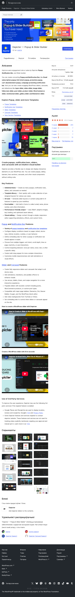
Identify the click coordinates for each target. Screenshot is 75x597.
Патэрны (23, 559)
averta (19, 50)
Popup (4, 224)
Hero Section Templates (13, 115)
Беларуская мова (12, 583)
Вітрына (23, 550)
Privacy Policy (38, 413)
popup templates (18, 228)
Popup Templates (10, 104)
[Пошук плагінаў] (21, 15)
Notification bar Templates (13, 107)
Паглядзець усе (67, 141)
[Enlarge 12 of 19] (30, 480)
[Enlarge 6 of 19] (14, 486)
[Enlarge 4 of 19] (14, 465)
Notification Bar (18, 224)
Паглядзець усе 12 (67, 92)
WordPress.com (8, 565)
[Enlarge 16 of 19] (46, 462)
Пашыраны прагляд (58, 109)
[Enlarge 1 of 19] (14, 436)
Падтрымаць (62, 556)
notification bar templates (37, 228)
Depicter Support (11, 536)
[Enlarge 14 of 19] (46, 445)
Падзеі (59, 553)
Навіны (4, 553)
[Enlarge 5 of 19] (14, 475)
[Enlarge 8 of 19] (30, 445)
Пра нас (5, 550)
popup (63, 100)
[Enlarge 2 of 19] (14, 446)
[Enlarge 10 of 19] (30, 462)
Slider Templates (10, 110)
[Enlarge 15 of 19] (46, 453)
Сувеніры (61, 559)
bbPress (5, 572)
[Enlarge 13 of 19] (46, 436)
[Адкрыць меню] (72, 2)
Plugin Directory (7, 8)
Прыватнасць (6, 559)
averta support (34, 532)
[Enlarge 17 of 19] (46, 471)
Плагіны (23, 556)
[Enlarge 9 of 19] (30, 454)
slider (63, 103)
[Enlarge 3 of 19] (14, 456)
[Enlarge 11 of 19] (30, 471)
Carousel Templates (11, 112)
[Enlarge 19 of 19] (46, 489)
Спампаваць (68, 48)
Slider (4, 265)
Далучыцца (61, 550)
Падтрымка (69, 58)
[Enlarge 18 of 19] (46, 480)
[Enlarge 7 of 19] (30, 436)
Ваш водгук (56, 141)
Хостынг (5, 556)
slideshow (69, 103)
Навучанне (42, 550)
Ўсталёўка (32, 58)
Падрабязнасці (9, 58)
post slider (69, 100)
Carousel (15, 265)
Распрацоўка (44, 58)
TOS (28, 413)
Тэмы (22, 553)
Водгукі (21, 58)
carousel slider (68, 96)
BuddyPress (7, 575)
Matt (4, 569)
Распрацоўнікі (43, 556)
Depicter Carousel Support (38, 536)
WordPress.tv (43, 559)
